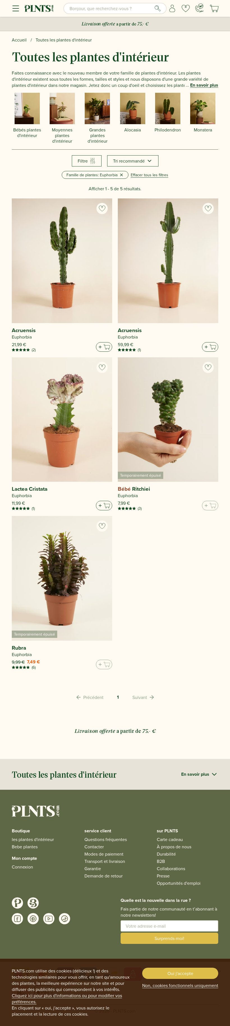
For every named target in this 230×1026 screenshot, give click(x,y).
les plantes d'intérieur (33, 839)
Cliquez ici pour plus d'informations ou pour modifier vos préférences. (67, 998)
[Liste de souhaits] (185, 8)
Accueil (19, 40)
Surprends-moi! (169, 938)
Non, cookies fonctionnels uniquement (180, 985)
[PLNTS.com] (39, 8)
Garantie (92, 868)
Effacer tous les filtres (149, 175)
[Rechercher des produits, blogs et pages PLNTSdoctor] (157, 8)
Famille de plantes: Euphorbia (92, 175)
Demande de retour (103, 876)
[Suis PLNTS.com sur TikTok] (64, 918)
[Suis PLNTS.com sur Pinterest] (33, 918)
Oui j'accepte (180, 973)
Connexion (22, 867)
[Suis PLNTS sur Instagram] (17, 903)
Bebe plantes (25, 847)
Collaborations (171, 868)
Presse (163, 876)
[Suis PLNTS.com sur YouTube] (48, 918)
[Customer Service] (199, 8)
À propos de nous (174, 847)
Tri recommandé (129, 161)
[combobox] (115, 8)
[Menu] (15, 8)
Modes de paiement (103, 854)
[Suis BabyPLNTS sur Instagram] (33, 903)
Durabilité (166, 854)
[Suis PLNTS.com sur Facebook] (17, 918)
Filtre (83, 161)
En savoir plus (204, 85)
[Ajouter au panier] (104, 347)
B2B (161, 861)
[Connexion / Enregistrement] (172, 8)
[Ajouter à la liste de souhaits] (102, 208)
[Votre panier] (214, 8)
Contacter (94, 847)
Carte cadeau (170, 839)
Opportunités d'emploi (179, 883)
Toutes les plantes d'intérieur (64, 40)
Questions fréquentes (105, 839)
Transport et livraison (104, 861)
